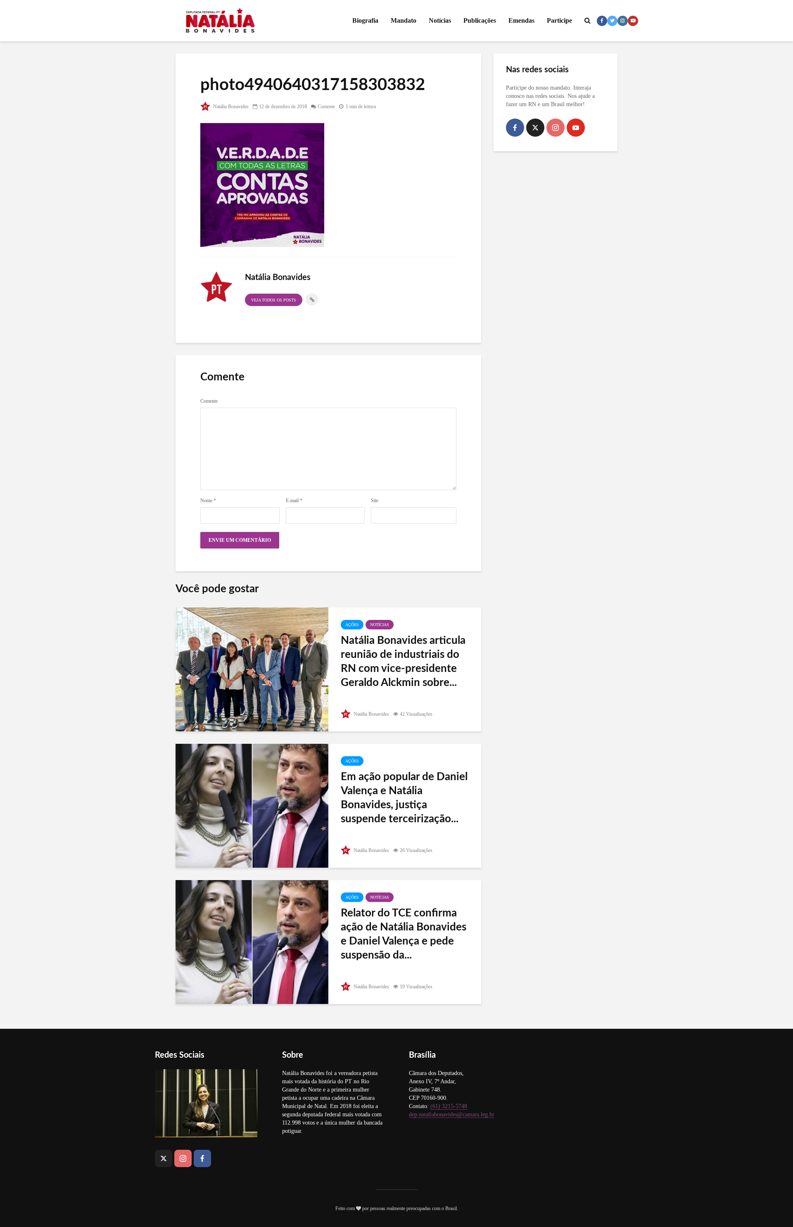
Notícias (440, 20)
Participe (559, 20)
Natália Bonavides (230, 106)
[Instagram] (555, 128)
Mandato (403, 20)
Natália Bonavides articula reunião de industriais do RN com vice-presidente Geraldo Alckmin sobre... (403, 661)
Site (374, 500)
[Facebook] (515, 128)
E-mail (294, 500)
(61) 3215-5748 (448, 1106)
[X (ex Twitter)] (535, 128)
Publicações (479, 20)
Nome (208, 500)
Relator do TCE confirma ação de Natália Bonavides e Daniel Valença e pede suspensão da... (403, 934)
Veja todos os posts (273, 300)
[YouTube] (576, 128)
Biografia (365, 20)
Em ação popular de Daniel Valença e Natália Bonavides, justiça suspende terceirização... (404, 797)
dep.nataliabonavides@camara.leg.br (451, 1114)
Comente (326, 106)
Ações (352, 624)
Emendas (521, 20)
